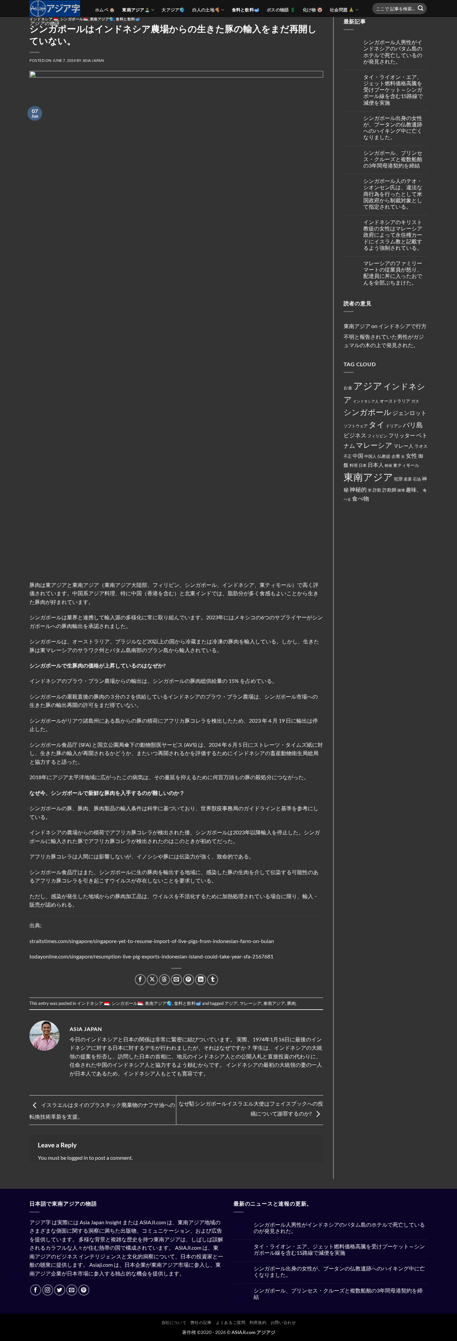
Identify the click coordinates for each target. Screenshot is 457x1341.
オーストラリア (395, 401)
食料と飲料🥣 (246, 9)
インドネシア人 (366, 401)
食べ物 (360, 498)
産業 (408, 479)
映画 (388, 465)
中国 (358, 456)
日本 (363, 465)
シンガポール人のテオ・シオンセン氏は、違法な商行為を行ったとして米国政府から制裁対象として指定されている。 (392, 194)
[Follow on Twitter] (59, 1290)
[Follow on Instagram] (47, 1290)
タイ (377, 424)
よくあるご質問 (230, 1322)
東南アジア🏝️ (136, 9)
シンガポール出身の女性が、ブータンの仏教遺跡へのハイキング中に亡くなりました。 (392, 127)
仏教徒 (383, 456)
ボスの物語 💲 (281, 9)
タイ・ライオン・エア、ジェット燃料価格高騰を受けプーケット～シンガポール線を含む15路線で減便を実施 (393, 90)
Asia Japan (93, 60)
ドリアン (394, 426)
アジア (231, 1003)
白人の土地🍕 (206, 9)
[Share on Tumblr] (212, 979)
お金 (348, 387)
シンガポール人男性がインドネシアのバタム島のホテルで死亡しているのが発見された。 (392, 52)
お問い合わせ (283, 1322)
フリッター (401, 435)
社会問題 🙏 (342, 9)
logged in (77, 1157)
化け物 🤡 (313, 9)
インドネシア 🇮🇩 (43, 19)
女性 (411, 455)
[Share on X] (152, 979)
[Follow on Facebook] (35, 1290)
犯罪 (398, 479)
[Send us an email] (71, 1290)
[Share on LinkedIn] (200, 979)
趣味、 (414, 489)
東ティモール (406, 465)
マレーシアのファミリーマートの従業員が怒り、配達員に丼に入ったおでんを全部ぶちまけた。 (392, 273)
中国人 (370, 456)
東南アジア (274, 1003)
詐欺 (377, 490)
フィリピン (377, 436)
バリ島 (413, 425)
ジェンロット (409, 413)
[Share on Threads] (164, 979)
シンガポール (367, 412)
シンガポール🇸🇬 (74, 19)
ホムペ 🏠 (105, 9)
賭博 (401, 490)
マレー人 (403, 446)
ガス (415, 401)
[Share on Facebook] (140, 979)
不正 (348, 456)
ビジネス (355, 435)
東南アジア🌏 (158, 1003)
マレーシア (250, 1003)
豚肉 (291, 1003)
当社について (174, 1322)
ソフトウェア (356, 426)
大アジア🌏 (173, 9)
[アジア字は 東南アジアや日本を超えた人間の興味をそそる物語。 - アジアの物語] (57, 8)
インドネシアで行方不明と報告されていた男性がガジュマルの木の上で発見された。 (385, 335)
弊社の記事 (201, 1322)
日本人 (376, 464)
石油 (417, 479)
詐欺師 (389, 490)
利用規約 (258, 1322)
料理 (354, 465)
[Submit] (420, 8)
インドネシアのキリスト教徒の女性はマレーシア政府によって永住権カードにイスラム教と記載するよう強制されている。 (392, 235)
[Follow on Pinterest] (83, 1290)
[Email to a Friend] (176, 979)
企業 (395, 456)
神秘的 (358, 489)
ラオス (421, 446)
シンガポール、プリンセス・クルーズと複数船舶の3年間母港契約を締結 (392, 159)
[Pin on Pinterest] (188, 979)
